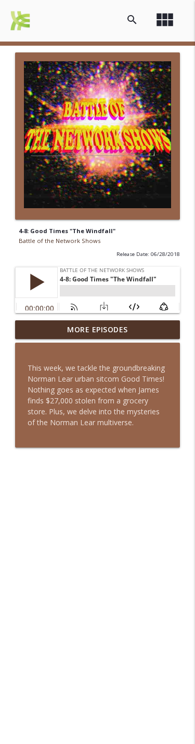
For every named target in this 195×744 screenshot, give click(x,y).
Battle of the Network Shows (59, 241)
